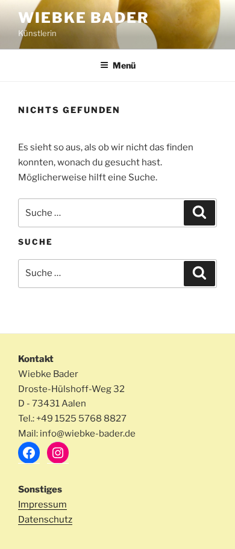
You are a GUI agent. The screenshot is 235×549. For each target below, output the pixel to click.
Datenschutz (45, 519)
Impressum (42, 504)
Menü (124, 65)
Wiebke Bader (83, 17)
